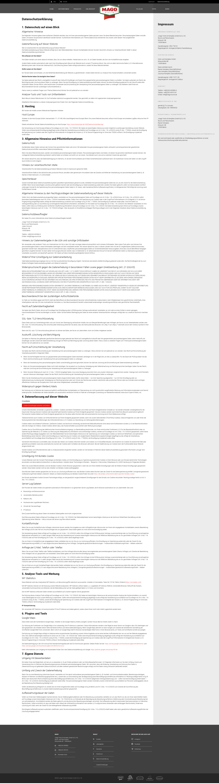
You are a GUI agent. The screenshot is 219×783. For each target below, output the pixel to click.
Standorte (99, 749)
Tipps (154, 9)
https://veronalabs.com (133, 582)
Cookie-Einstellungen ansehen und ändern (36, 405)
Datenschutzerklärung (163, 1)
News (167, 9)
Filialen (139, 9)
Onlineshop (90, 9)
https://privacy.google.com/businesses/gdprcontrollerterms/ (124, 644)
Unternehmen (63, 9)
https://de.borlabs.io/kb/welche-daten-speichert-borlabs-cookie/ (114, 474)
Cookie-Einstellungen (102, 765)
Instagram (137, 739)
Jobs (54, 1)
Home (52, 9)
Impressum (151, 1)
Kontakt (65, 1)
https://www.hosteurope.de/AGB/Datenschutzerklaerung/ (85, 124)
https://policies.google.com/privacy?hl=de (104, 649)
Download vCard (62, 754)
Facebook (137, 744)
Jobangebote (100, 744)
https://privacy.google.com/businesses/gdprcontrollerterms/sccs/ (43, 646)
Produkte (77, 9)
